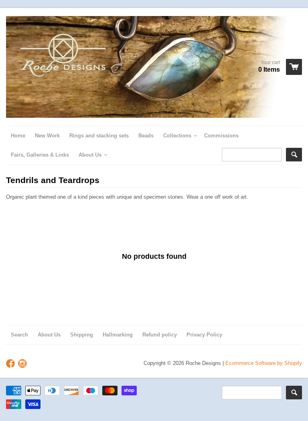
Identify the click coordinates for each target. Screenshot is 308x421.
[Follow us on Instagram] (23, 364)
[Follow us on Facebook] (11, 364)
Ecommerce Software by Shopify (263, 363)
